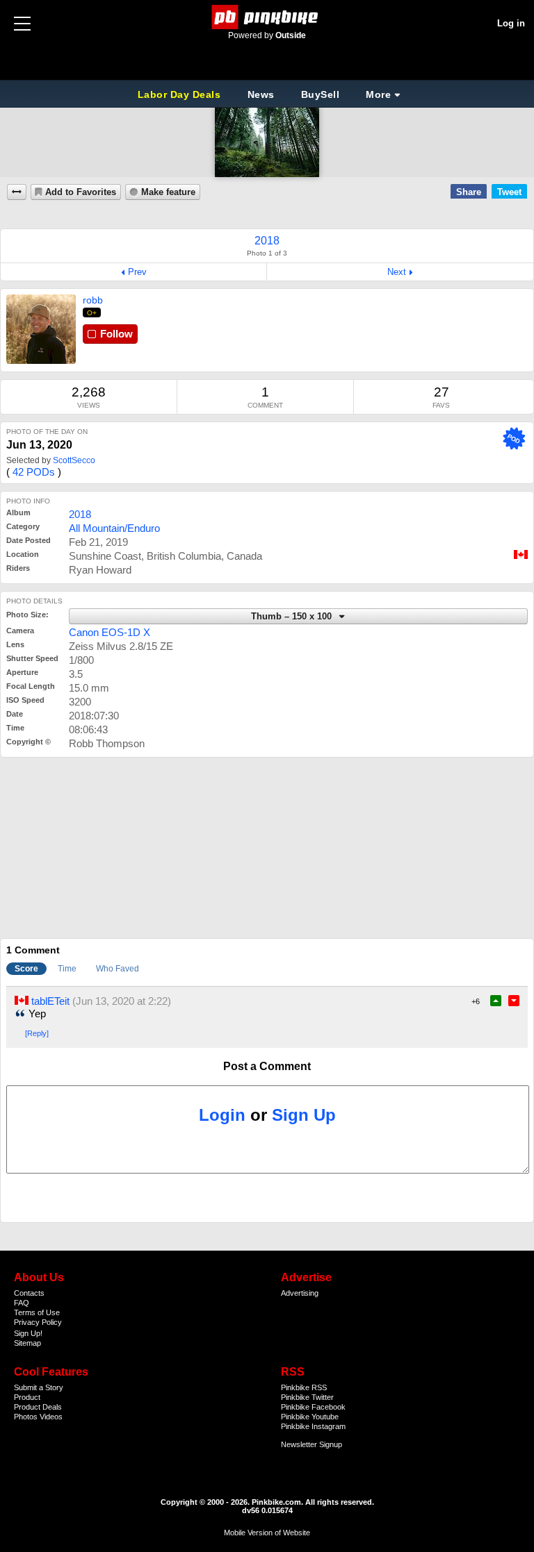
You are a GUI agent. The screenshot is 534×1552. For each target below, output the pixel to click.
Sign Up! (28, 1333)
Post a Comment (267, 1066)
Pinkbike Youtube (310, 1416)
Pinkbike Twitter (307, 1397)
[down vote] (513, 1000)
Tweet (509, 192)
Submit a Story (38, 1387)
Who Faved (117, 969)
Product (27, 1397)
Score (26, 969)
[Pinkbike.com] (267, 17)
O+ (92, 313)
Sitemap (27, 1343)
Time (67, 969)
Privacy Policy (38, 1322)
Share (468, 192)
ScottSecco (74, 460)
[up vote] (495, 1000)
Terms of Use (37, 1312)
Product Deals (38, 1407)
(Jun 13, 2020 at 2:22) (121, 1001)
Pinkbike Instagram (313, 1426)
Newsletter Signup (311, 1444)
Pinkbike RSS (304, 1387)
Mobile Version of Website (267, 1532)
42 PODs (34, 472)
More (378, 94)
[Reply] (37, 1033)
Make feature (168, 192)
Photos (26, 1416)
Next (396, 272)
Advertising (299, 1293)
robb (93, 300)
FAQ (21, 1303)
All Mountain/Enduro (114, 528)
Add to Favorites (80, 192)
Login (222, 1114)
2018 (80, 514)
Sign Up (304, 1114)
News (261, 94)
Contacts (29, 1293)
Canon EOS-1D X (109, 632)
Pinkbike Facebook (313, 1407)
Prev (137, 272)
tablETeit (50, 1001)
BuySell (320, 94)
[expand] (16, 192)
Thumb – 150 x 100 (292, 616)
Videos (51, 1416)
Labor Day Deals (181, 94)
